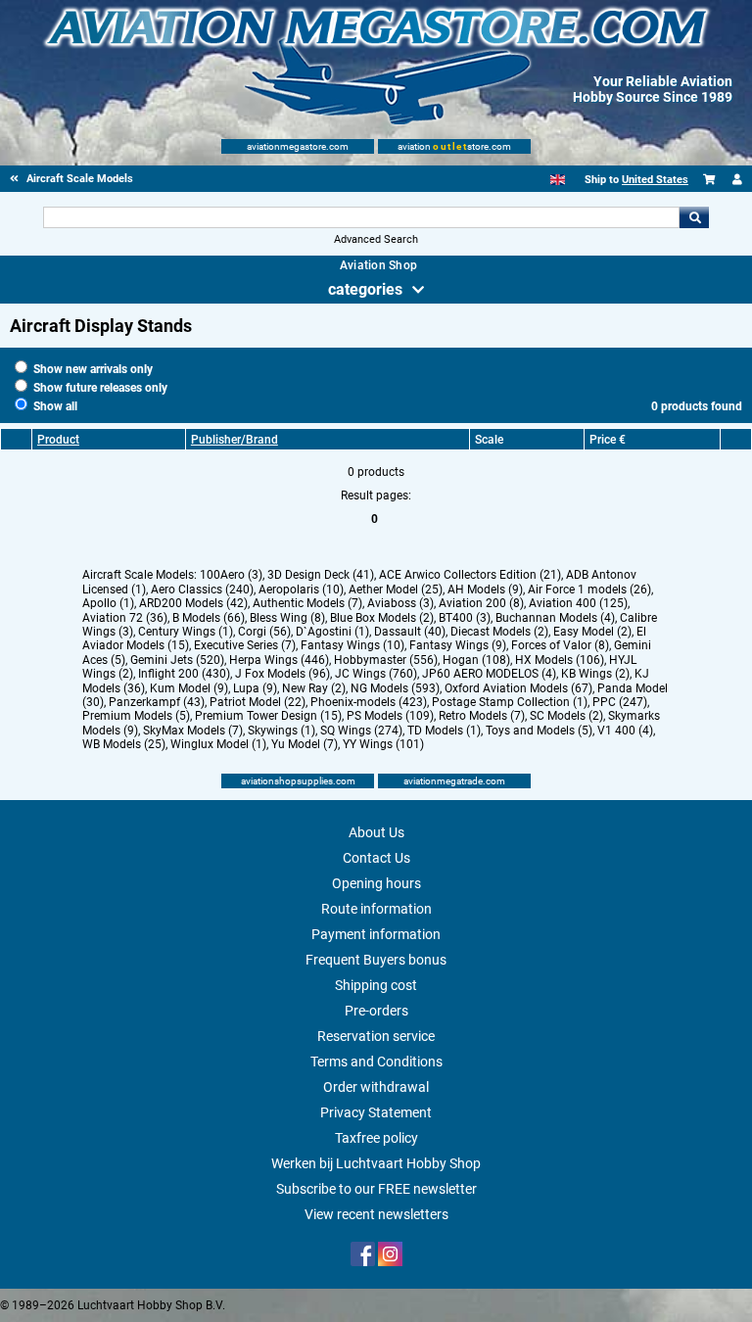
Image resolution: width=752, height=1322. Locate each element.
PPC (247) (619, 702)
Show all (53, 406)
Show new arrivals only (91, 369)
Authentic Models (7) (307, 603)
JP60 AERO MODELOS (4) (489, 674)
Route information (376, 909)
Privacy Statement (376, 1112)
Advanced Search (376, 239)
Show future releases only (98, 388)
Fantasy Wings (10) (352, 645)
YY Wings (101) (383, 744)
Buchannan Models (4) (555, 618)
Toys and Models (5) (539, 730)
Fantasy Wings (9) (457, 645)
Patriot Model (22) (258, 702)
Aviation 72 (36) (124, 618)
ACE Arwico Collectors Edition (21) (470, 575)
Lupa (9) (255, 688)
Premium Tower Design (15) (268, 716)
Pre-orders (376, 1010)
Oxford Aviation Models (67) (518, 688)
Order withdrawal (376, 1087)
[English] (557, 179)
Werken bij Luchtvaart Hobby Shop (376, 1163)
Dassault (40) (410, 631)
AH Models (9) (485, 589)
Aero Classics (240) (202, 589)
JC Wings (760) (376, 674)
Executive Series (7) (245, 645)
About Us (376, 832)
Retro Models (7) (482, 716)
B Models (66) (208, 618)
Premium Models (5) (136, 716)
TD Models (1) (444, 730)
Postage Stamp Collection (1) (510, 702)
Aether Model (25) (396, 589)
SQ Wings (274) (361, 730)
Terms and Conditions (376, 1061)
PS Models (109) (390, 716)
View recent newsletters (376, 1214)
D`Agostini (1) (332, 631)
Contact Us (376, 858)
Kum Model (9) (189, 688)
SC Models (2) (566, 716)
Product (58, 440)
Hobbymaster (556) (386, 660)
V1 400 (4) (625, 730)
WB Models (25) (123, 744)
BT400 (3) (465, 618)
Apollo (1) (108, 603)
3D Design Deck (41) (320, 575)
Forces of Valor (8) (560, 645)
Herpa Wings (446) (279, 660)
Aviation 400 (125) (578, 603)
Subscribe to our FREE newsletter (376, 1189)
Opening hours (376, 883)
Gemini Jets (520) (177, 660)
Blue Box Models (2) (382, 618)
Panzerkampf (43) (157, 702)
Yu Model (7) (304, 744)
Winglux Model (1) (218, 744)
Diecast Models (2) (499, 631)
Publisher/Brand (234, 440)
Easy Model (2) (592, 631)
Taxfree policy (376, 1138)
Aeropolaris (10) (301, 589)
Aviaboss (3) (400, 603)
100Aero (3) (231, 575)
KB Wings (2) (595, 674)
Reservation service (376, 1036)
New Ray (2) (314, 688)
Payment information (376, 934)
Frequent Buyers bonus (376, 960)
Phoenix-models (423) (368, 702)
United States (655, 179)
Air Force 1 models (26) (589, 589)
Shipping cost (376, 985)
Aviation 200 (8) (481, 603)
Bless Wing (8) (287, 618)
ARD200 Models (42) (193, 603)
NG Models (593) (395, 688)
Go (694, 217)
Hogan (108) (476, 660)
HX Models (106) (559, 660)
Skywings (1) (281, 730)
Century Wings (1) (185, 631)
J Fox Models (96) (282, 674)
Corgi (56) (264, 631)
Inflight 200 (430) (184, 674)
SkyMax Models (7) (193, 730)
